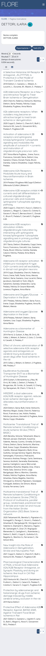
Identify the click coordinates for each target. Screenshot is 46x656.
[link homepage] (10, 4)
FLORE (4, 19)
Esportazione (23, 48)
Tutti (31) (37, 48)
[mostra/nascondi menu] (43, 4)
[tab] (6, 67)
